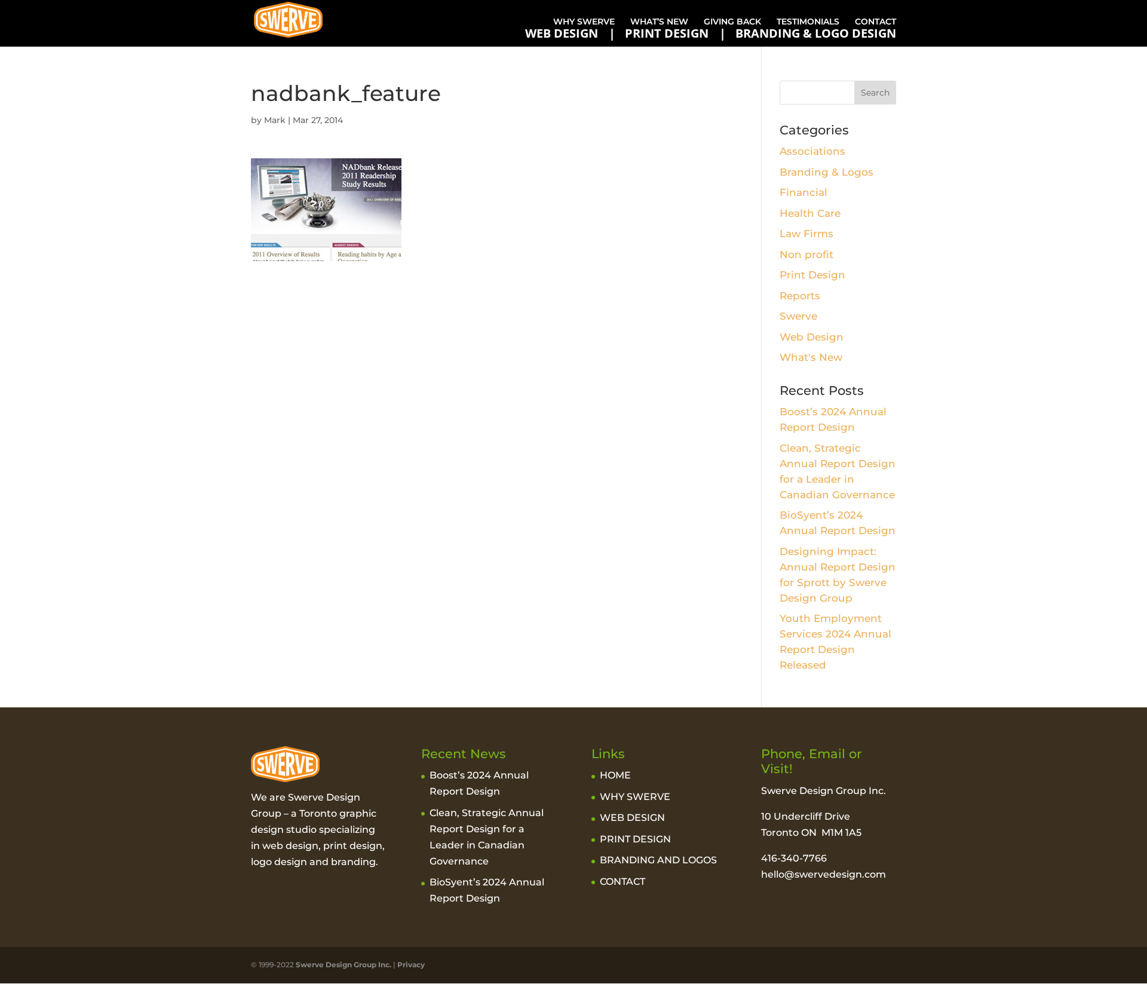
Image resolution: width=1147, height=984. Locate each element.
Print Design (812, 275)
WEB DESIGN (561, 33)
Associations (812, 151)
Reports (800, 296)
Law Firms (806, 234)
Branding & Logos (826, 172)
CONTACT (875, 21)
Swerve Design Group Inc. (342, 964)
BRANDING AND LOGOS (658, 860)
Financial (803, 192)
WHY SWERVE (584, 21)
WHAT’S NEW (659, 21)
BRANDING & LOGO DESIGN (815, 33)
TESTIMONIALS (808, 21)
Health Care (810, 213)
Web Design (812, 337)
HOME (615, 775)
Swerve (798, 316)
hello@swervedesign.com (823, 874)
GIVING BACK (732, 21)
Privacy (411, 964)
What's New (811, 357)
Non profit (806, 254)
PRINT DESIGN (667, 33)
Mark (275, 120)
